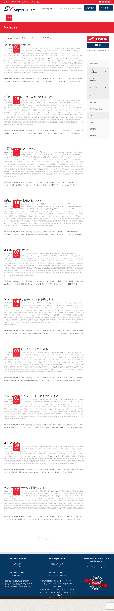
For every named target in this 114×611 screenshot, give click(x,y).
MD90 (75, 51)
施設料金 (73, 65)
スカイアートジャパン (70, 159)
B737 (45, 491)
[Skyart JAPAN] (17, 8)
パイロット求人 (55, 60)
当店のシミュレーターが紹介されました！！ (31, 97)
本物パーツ (9, 68)
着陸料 (38, 68)
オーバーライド (27, 55)
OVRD (5, 53)
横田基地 (19, 68)
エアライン (19, 55)
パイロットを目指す (14, 60)
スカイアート (75, 55)
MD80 (71, 51)
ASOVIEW (69, 48)
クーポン (55, 55)
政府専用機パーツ (61, 65)
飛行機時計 (17, 72)
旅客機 (78, 65)
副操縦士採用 (10, 65)
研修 (42, 68)
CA (36, 51)
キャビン (35, 55)
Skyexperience (38, 493)
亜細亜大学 (65, 63)
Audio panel (76, 48)
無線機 (30, 68)
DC (42, 51)
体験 (71, 63)
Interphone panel (57, 51)
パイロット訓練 (65, 60)
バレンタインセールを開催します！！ (27, 487)
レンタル (59, 63)
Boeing (9, 51)
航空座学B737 (64, 171)
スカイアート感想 (19, 58)
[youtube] (106, 3)
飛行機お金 (58, 70)
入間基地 (75, 63)
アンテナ (12, 55)
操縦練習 (45, 65)
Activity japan (61, 48)
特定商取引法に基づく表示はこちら (96, 558)
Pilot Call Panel (24, 53)
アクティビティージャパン (73, 53)
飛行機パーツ (66, 70)
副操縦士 (66, 166)
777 (42, 48)
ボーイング (43, 63)
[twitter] (103, 3)
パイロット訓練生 (76, 60)
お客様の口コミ (46, 53)
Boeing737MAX (8, 154)
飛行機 (52, 70)
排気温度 (35, 65)
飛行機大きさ (10, 72)
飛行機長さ (42, 72)
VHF (39, 53)
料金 (68, 65)
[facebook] (100, 3)
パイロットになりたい (65, 162)
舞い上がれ (65, 68)
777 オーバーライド (50, 48)
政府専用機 (51, 65)
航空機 (9, 70)
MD (68, 51)
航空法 (20, 70)
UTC (36, 53)
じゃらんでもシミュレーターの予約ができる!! (32, 396)
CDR (38, 51)
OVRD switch (12, 53)
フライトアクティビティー (16, 63)
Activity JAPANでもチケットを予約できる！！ (31, 299)
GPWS (49, 51)
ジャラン (61, 55)
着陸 (34, 68)
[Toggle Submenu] (105, 71)
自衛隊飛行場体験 (55, 68)
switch (32, 53)
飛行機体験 (74, 70)
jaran (64, 51)
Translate (79, 9)
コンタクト (106, 8)
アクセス (90, 8)
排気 (25, 65)
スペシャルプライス (42, 58)
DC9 (45, 51)
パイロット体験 (25, 60)
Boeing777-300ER (28, 51)
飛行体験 (47, 70)
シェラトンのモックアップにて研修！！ (28, 349)
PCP (22, 402)
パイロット (70, 58)
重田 (39, 122)
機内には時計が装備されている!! (23, 200)
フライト (69, 164)
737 (42, 491)
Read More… (8, 85)
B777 (5, 51)
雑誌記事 (41, 70)
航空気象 (14, 70)
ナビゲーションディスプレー (57, 58)
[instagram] (109, 3)
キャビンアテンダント (45, 55)
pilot (18, 53)
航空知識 (25, 70)
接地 (40, 65)
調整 (30, 70)
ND (79, 51)
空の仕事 (47, 68)
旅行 (67, 169)
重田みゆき (45, 122)
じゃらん (61, 53)
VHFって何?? (11, 443)
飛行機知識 (35, 72)
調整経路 (35, 70)
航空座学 (34, 48)
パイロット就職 (35, 60)
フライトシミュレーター (23, 48)
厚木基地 (17, 65)
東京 (14, 68)
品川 (21, 65)
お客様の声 (54, 53)
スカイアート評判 (30, 58)
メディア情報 (52, 63)
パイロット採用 (45, 60)
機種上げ (25, 68)
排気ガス (29, 65)
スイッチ (67, 55)
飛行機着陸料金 (26, 72)
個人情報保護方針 (96, 561)
